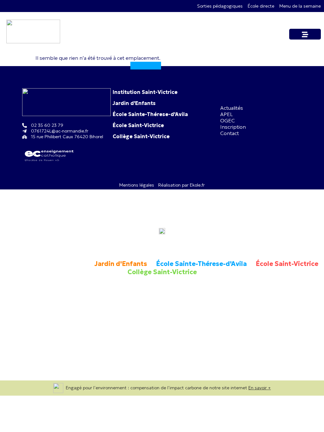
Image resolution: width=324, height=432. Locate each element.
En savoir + (259, 388)
